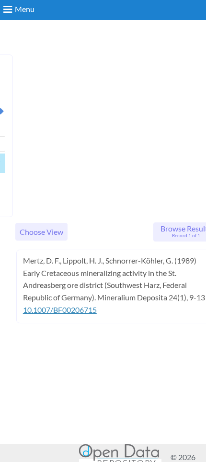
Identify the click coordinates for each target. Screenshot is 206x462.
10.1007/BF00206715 (60, 309)
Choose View (41, 231)
